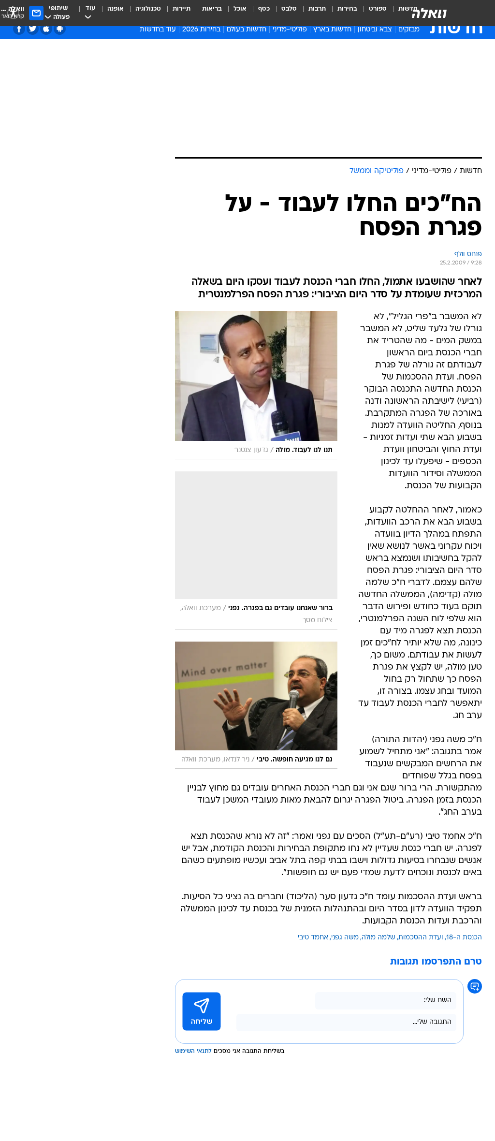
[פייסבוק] (19, 29)
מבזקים (409, 30)
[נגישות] (13, 13)
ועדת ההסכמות (420, 938)
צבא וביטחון (375, 30)
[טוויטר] (33, 29)
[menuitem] (372, 13)
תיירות (181, 9)
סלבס (289, 9)
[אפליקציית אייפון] (46, 29)
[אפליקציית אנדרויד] (60, 29)
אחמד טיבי (313, 938)
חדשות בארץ (332, 30)
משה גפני (345, 938)
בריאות (212, 9)
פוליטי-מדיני (290, 30)
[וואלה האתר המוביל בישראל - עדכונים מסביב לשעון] (429, 13)
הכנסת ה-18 (464, 938)
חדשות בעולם (246, 30)
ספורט (378, 9)
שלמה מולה (378, 938)
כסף (264, 9)
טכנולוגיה (148, 9)
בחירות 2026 (201, 30)
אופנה (115, 9)
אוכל (240, 9)
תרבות (317, 9)
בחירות (347, 9)
